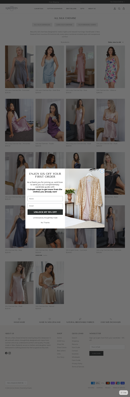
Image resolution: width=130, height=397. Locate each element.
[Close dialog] (102, 171)
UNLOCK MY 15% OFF (45, 212)
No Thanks (45, 223)
